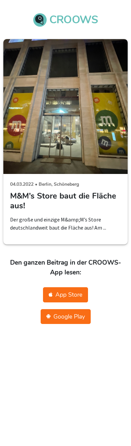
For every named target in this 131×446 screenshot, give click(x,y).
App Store (68, 295)
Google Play (69, 317)
